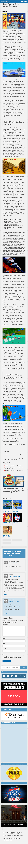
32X (3, 540)
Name (4, 638)
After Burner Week (6, 543)
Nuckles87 (13, 9)
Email (4, 643)
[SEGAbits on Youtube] (4, 676)
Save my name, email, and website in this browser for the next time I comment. (13, 656)
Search (23, 667)
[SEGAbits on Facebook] (16, 676)
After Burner (8, 540)
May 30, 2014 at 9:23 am (14, 563)
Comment (5, 624)
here (4, 325)
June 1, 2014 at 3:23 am (14, 601)
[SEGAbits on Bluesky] (8, 676)
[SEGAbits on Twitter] (12, 676)
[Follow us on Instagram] (20, 676)
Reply (5, 569)
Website (5, 649)
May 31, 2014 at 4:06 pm (14, 576)
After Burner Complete (16, 540)
